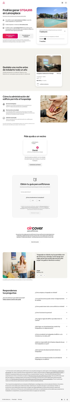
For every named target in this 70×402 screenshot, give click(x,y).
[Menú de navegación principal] (66, 2)
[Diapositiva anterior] (38, 275)
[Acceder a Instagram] (67, 399)
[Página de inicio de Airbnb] (4, 2)
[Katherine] (38, 84)
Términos (20, 399)
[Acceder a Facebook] (61, 399)
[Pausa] (41, 275)
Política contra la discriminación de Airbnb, (30, 207)
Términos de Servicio (44, 206)
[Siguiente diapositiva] (44, 275)
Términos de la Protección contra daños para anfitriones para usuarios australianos (32, 379)
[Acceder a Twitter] (64, 399)
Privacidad (14, 399)
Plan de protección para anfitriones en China (40, 376)
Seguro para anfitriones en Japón (55, 372)
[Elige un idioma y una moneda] (62, 2)
